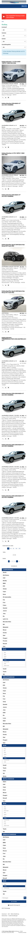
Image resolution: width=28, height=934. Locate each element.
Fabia (5, 654)
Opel (4, 635)
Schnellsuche (14, 566)
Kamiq (5, 656)
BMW (4, 583)
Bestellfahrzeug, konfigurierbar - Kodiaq (14, 78)
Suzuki (4, 669)
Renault (5, 643)
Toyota (4, 671)
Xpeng (4, 776)
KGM (4, 712)
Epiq (4, 750)
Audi (4, 578)
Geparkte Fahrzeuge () (14, 905)
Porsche (5, 641)
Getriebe (4, 33)
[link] (3, 97)
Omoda (5, 632)
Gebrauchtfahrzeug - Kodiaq (14, 264)
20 (10, 548)
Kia (4, 616)
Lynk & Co (5, 619)
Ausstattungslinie (6, 44)
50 (13, 548)
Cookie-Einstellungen (13, 915)
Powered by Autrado (22, 932)
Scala (5, 663)
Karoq (5, 658)
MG (4, 624)
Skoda (4, 649)
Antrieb (4, 38)
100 (16, 548)
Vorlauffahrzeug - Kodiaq (14, 415)
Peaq (5, 821)
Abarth (4, 572)
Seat (4, 646)
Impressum (4, 914)
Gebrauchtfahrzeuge (9, 834)
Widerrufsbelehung (15, 914)
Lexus (4, 718)
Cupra (4, 591)
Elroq (5, 652)
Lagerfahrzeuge (8, 569)
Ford (4, 602)
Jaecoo (5, 610)
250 (19, 548)
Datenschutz (4, 915)
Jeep (4, 613)
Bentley (5, 580)
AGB (9, 914)
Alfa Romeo (6, 575)
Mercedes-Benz (7, 621)
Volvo (4, 770)
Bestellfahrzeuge (8, 779)
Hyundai (5, 608)
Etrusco (5, 850)
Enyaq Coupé (6, 810)
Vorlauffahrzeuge (8, 677)
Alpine (4, 781)
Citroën (5, 589)
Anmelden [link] (14, 901)
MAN (4, 721)
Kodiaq (5, 659)
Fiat (4, 600)
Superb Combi (6, 665)
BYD (4, 586)
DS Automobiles (7, 597)
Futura (4, 605)
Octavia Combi (6, 661)
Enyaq (5, 808)
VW (4, 674)
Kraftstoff (4, 27)
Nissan (4, 630)
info (3, 21)
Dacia (4, 594)
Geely (4, 701)
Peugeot (5, 638)
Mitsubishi (5, 627)
